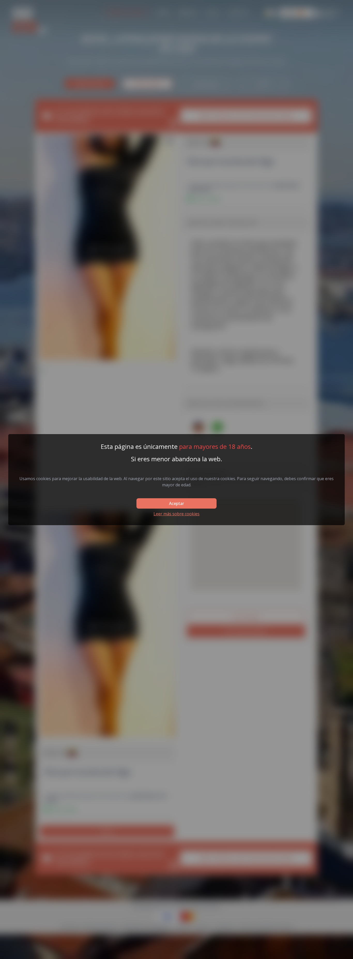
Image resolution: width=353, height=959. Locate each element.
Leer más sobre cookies (176, 514)
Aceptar (176, 503)
